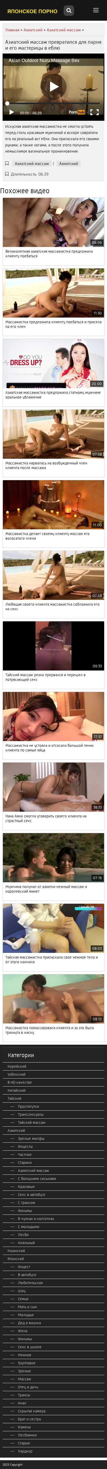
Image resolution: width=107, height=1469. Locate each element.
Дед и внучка (29, 1323)
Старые (24, 1443)
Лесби (23, 1234)
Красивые (26, 1186)
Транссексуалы (31, 1114)
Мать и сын (27, 1307)
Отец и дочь (28, 1387)
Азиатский (68, 163)
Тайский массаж (31, 1122)
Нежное (24, 1355)
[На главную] (32, 11)
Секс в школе (30, 1347)
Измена (24, 1427)
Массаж (24, 1379)
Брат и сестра (29, 1419)
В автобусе (27, 1274)
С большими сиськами (37, 1178)
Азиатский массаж (32, 163)
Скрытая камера (31, 1411)
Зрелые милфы (31, 1138)
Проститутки (28, 1106)
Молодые (26, 1315)
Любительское (30, 1282)
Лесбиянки (27, 1435)
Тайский (14, 1098)
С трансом (26, 1202)
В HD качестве (20, 1082)
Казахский (16, 1250)
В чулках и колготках (36, 1218)
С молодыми (28, 1226)
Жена (22, 1331)
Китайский (16, 1090)
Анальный (26, 1242)
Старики (25, 1162)
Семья (23, 1299)
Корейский (17, 1066)
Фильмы (25, 1210)
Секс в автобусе (31, 1194)
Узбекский (16, 1074)
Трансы (24, 1395)
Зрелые (24, 1371)
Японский (16, 1258)
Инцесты (25, 1146)
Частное (25, 1154)
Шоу (21, 1291)
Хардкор (25, 1451)
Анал (22, 1403)
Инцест (24, 1266)
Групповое (27, 1363)
